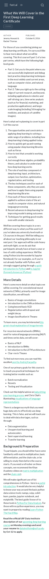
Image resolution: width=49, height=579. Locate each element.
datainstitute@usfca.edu (32, 528)
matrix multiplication (33, 470)
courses (8, 26)
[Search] (42, 5)
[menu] (6, 5)
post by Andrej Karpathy (24, 362)
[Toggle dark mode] (21, 5)
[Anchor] (23, 279)
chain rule (15, 474)
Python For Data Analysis (29, 503)
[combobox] (42, 5)
